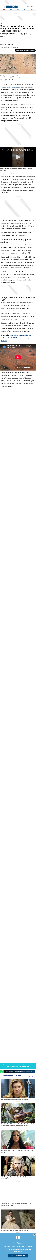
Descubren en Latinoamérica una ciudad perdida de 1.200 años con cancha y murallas (16, 337)
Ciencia (2, 24)
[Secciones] (3, 6)
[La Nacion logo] (12, 6)
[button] (18, 157)
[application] (18, 157)
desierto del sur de (12, 87)
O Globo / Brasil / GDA (7, 44)
